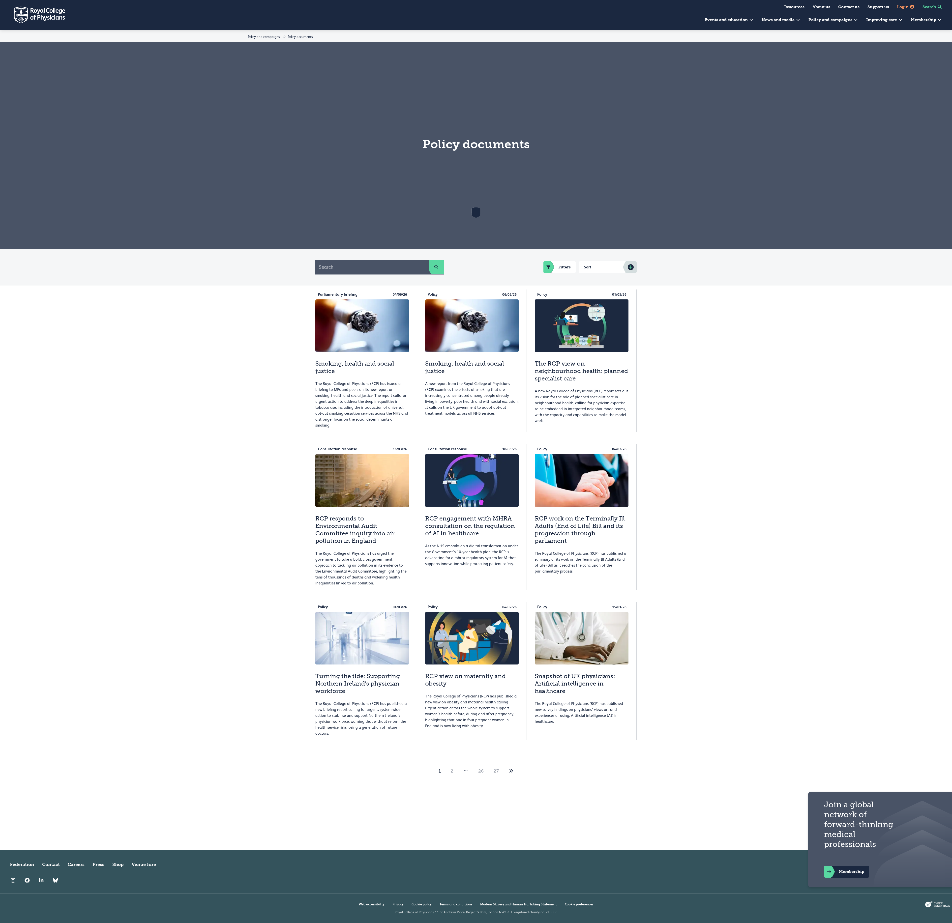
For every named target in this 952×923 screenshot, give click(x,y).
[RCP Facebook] (27, 880)
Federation (22, 864)
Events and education (727, 19)
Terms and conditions (456, 904)
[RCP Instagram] (13, 880)
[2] (511, 771)
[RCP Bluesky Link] (55, 880)
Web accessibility (372, 904)
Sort (587, 267)
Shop (118, 864)
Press (98, 864)
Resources (794, 6)
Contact (51, 864)
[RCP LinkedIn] (41, 880)
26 (481, 771)
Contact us (849, 6)
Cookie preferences (579, 904)
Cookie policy (422, 904)
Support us (878, 6)
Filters (564, 267)
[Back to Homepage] (36, 14)
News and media (779, 19)
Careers (76, 864)
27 (496, 771)
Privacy (398, 904)
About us (821, 6)
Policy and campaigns (830, 19)
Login (903, 6)
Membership (924, 19)
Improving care (882, 19)
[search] (436, 267)
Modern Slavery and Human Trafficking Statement (518, 904)
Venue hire (144, 864)
